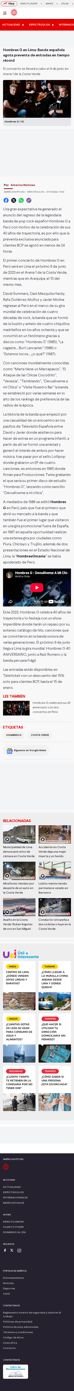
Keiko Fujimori (28, 4)
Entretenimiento (13, 1278)
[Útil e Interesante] (37, 954)
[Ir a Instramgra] (20, 1251)
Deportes (9, 1288)
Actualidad (12, 1187)
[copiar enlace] (29, 200)
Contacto (9, 1348)
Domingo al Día (14, 1232)
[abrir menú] (6, 13)
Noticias (8, 1283)
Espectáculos (13, 1192)
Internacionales (15, 1198)
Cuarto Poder (13, 1227)
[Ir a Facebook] (6, 1251)
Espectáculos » (36, 192)
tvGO (6, 1294)
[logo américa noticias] (14, 12)
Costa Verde (40, 735)
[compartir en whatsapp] (21, 200)
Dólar (64, 4)
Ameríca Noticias (23, 185)
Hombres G (13, 735)
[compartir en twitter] (14, 200)
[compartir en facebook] (6, 200)
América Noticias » (15, 192)
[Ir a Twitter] (13, 1251)
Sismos (49, 4)
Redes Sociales (13, 1203)
